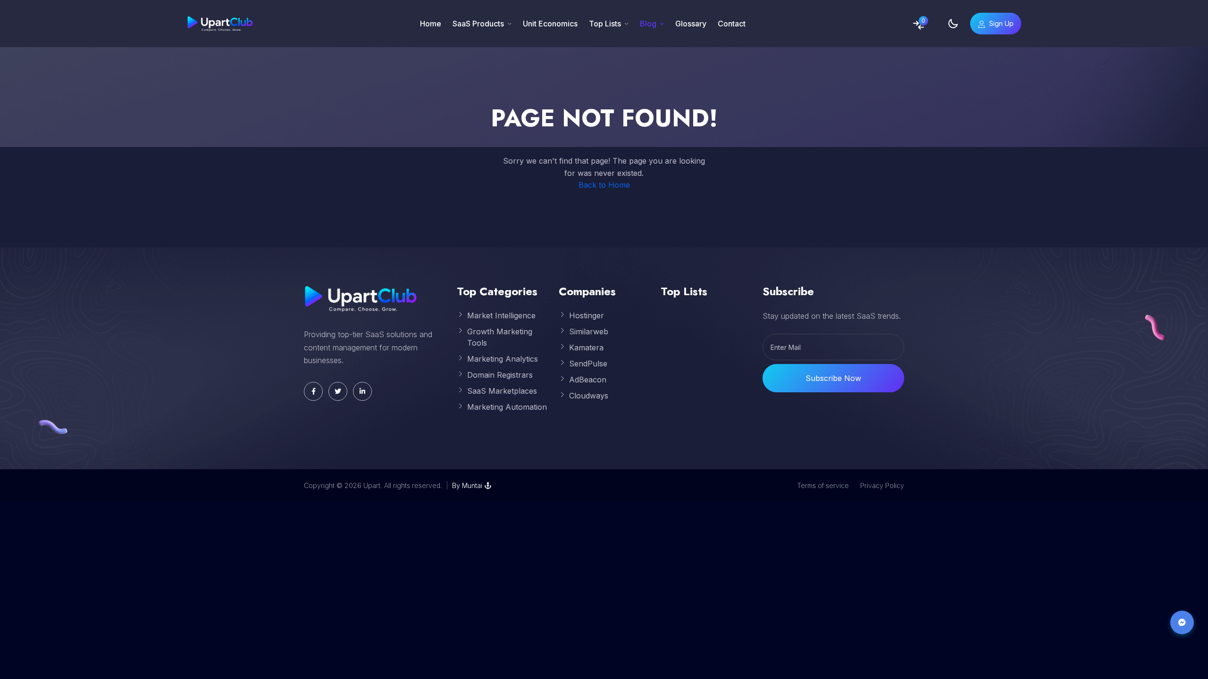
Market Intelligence (501, 315)
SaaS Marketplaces (502, 391)
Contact (732, 23)
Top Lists (605, 23)
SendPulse (588, 363)
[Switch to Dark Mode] (953, 23)
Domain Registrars (500, 375)
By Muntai (467, 485)
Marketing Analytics (502, 359)
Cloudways (588, 395)
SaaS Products (478, 23)
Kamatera (586, 347)
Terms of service (823, 485)
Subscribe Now (833, 378)
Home (430, 23)
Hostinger (586, 315)
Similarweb (588, 331)
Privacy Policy (882, 485)
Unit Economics (550, 23)
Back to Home (604, 185)
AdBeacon (587, 379)
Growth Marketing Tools (499, 337)
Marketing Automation (507, 407)
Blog (648, 23)
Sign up (1001, 23)
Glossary (690, 23)
